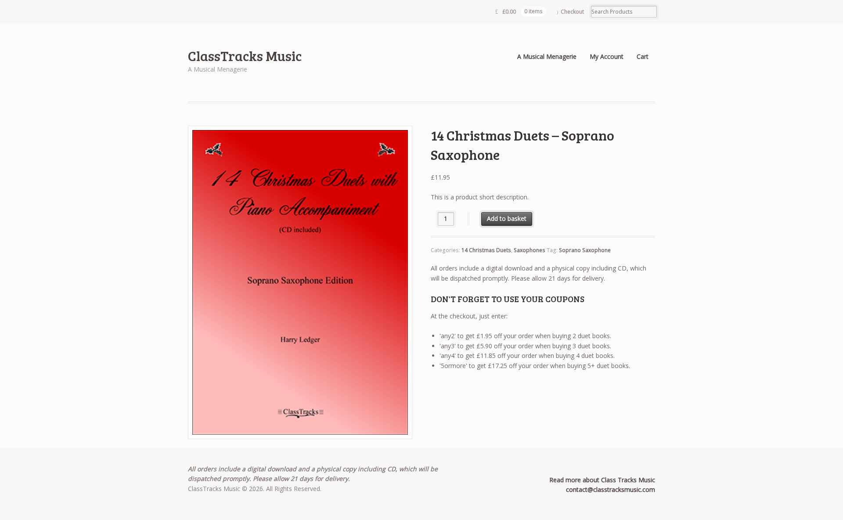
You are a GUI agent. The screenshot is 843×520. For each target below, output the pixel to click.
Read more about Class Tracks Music (602, 480)
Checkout (572, 11)
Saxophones (529, 250)
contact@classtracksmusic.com (610, 489)
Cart (642, 56)
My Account (606, 56)
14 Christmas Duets (486, 250)
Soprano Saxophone (585, 250)
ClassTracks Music (245, 55)
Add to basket (506, 218)
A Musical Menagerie (546, 56)
